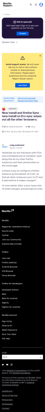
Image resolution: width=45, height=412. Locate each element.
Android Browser (10, 267)
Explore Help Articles (12, 244)
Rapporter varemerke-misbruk (16, 227)
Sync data (18, 132)
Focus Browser (9, 275)
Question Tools (8, 42)
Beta (4, 294)
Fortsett (22, 34)
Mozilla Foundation (22, 373)
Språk (4, 353)
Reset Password (9, 330)
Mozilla (8, 211)
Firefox (7, 15)
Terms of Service (10, 395)
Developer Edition (10, 290)
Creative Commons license (18, 383)
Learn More (22, 85)
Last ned (6, 258)
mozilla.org (7, 391)
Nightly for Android (11, 307)
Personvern (7, 400)
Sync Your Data (9, 334)
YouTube (7, 365)
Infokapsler (7, 404)
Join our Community (11, 239)
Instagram (11, 365)
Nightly (5, 303)
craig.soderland (17, 145)
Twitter (5, 235)
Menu (36, 5)
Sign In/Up (7, 321)
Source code (7, 231)
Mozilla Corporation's (17, 370)
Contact (5, 408)
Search (31, 5)
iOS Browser (7, 271)
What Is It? (7, 326)
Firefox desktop (9, 262)
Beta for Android (9, 298)
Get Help (6, 338)
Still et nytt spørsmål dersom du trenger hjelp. (28, 99)
